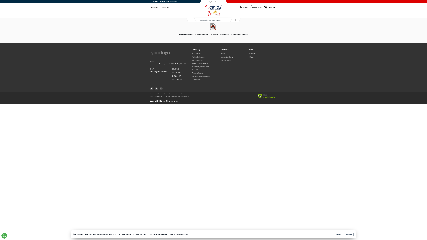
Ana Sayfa (154, 7)
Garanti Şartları (197, 70)
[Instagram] (161, 88)
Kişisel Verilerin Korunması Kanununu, (134, 234)
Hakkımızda (252, 54)
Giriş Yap (245, 7)
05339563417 (176, 76)
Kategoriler (165, 7)
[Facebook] (151, 88)
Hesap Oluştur (257, 7)
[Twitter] (156, 88)
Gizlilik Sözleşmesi (198, 57)
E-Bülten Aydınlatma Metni (200, 67)
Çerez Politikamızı (169, 234)
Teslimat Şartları (197, 73)
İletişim (251, 57)
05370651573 (176, 72)
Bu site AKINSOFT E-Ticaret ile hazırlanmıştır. (164, 101)
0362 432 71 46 (177, 79)
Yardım (223, 54)
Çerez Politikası (197, 60)
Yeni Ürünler (196, 80)
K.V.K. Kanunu (196, 54)
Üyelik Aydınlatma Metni (200, 63)
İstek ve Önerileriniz (227, 57)
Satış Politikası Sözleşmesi (201, 76)
